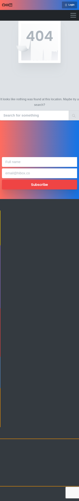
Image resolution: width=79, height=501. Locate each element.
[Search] (74, 115)
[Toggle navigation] (73, 15)
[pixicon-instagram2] (6, 479)
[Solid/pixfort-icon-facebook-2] (13, 479)
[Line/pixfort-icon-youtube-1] (29, 479)
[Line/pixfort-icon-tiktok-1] (36, 479)
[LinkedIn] (10, 5)
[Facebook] (3, 5)
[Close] (71, 494)
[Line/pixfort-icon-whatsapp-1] (44, 479)
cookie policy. (23, 497)
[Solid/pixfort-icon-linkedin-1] (21, 479)
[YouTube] (7, 5)
